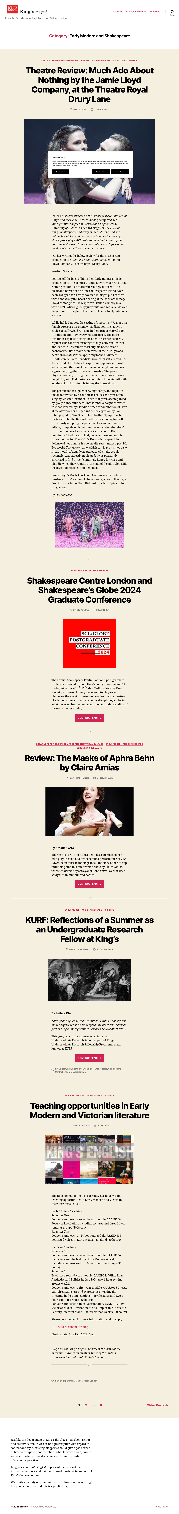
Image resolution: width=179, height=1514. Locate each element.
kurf (69, 1068)
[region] (90, 164)
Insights (109, 910)
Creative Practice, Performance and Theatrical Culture (69, 744)
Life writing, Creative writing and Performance (109, 60)
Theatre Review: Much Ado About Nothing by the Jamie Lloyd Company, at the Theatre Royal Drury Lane (89, 84)
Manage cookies (60, 171)
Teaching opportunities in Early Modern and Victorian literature (89, 1110)
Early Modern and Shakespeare (59, 60)
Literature (77, 1068)
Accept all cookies (120, 171)
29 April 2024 (102, 610)
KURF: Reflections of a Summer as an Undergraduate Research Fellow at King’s (89, 929)
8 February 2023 (105, 777)
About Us (118, 11)
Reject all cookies (100, 171)
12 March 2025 (102, 109)
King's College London (86, 1380)
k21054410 (81, 109)
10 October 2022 (105, 949)
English (62, 1068)
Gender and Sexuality (89, 748)
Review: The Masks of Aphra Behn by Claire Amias (89, 762)
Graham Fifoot (83, 1125)
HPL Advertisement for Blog (69, 1327)
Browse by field (134, 11)
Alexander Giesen (81, 777)
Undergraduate (78, 1072)
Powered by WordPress (43, 1506)
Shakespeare (101, 1068)
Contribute (154, 11)
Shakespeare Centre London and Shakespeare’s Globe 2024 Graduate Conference (89, 590)
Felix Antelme (82, 610)
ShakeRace (88, 1068)
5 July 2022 (103, 1125)
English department (64, 1380)
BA (56, 1068)
